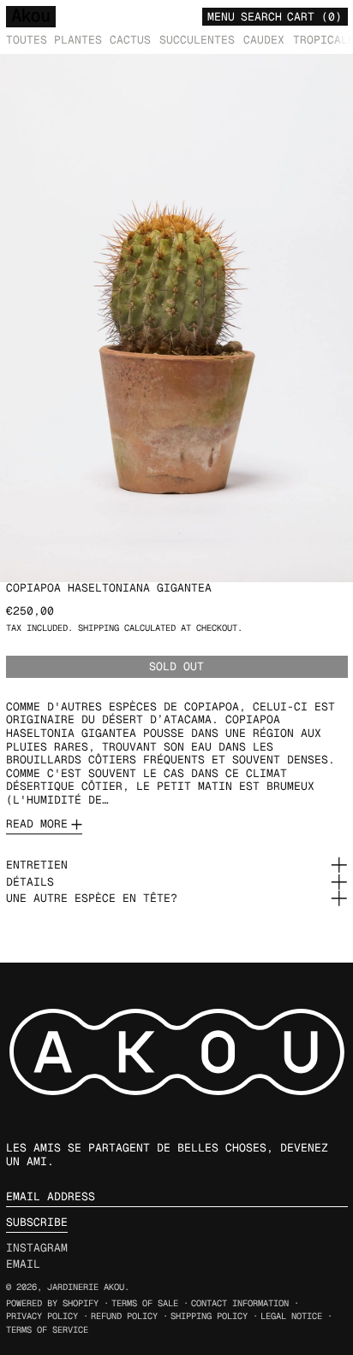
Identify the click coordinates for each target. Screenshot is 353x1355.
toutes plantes (54, 39)
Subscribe (37, 1222)
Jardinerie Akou (85, 1287)
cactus (130, 39)
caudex (263, 39)
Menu (221, 16)
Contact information (240, 1303)
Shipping (98, 627)
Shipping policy (209, 1316)
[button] (261, 16)
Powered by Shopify (52, 1303)
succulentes (197, 39)
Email (23, 1264)
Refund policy (124, 1316)
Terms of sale (144, 1303)
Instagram (37, 1248)
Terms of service (47, 1329)
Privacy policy (42, 1316)
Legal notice (291, 1316)
